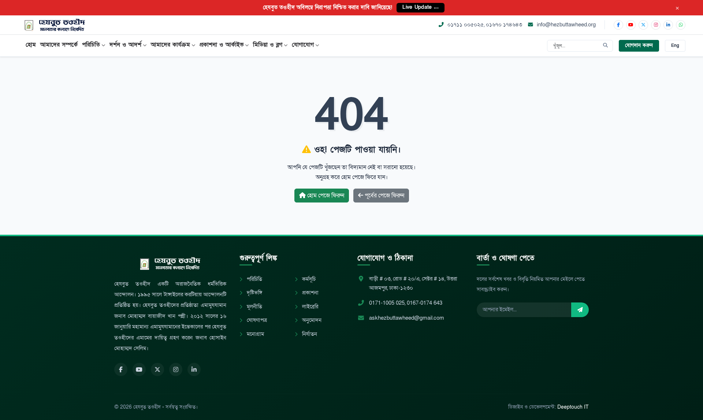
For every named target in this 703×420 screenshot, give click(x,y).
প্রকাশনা (310, 292)
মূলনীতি (253, 306)
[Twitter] (157, 369)
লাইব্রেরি (309, 306)
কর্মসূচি (308, 279)
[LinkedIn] (668, 25)
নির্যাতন (309, 334)
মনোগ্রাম (254, 334)
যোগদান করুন (639, 45)
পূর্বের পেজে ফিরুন (383, 196)
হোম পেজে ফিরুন (325, 196)
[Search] (605, 45)
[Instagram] (656, 25)
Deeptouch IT (573, 407)
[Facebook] (618, 25)
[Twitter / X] (643, 25)
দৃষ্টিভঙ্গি (253, 292)
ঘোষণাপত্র (256, 320)
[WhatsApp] (680, 25)
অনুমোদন (311, 320)
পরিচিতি (253, 279)
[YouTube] (631, 25)
